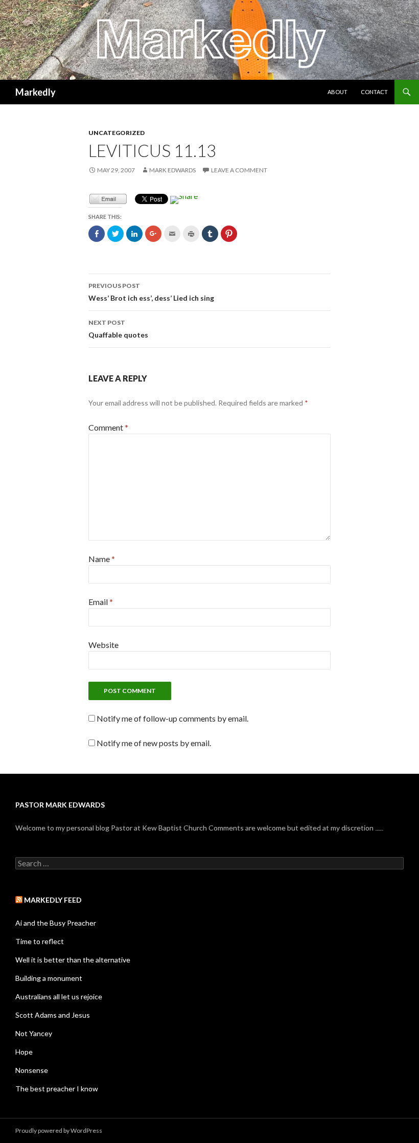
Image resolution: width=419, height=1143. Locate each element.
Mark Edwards (172, 170)
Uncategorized (116, 133)
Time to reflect (39, 941)
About (337, 91)
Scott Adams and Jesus (52, 1015)
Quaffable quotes (118, 329)
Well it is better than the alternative (72, 959)
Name (101, 559)
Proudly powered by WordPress (58, 1130)
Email (100, 602)
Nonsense (31, 1070)
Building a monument (48, 978)
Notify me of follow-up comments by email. (172, 718)
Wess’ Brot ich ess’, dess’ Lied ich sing (151, 292)
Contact (374, 91)
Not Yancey (33, 1033)
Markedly (35, 92)
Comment (108, 427)
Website (103, 644)
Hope (24, 1051)
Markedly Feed (53, 899)
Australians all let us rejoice (58, 996)
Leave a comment (239, 170)
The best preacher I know (56, 1088)
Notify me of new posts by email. (154, 743)
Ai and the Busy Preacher (55, 922)
